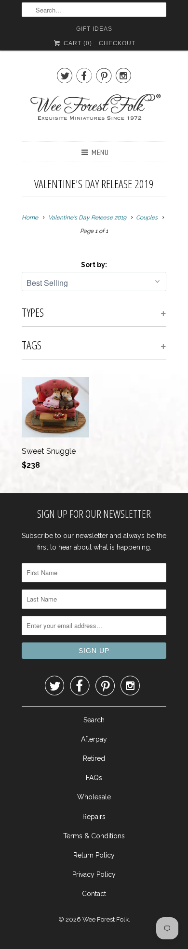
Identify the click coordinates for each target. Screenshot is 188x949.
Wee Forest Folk (105, 919)
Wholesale (94, 797)
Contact (94, 894)
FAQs (94, 778)
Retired (94, 758)
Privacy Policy (94, 874)
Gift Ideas (94, 29)
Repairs (94, 817)
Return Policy (94, 855)
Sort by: (94, 265)
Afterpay (94, 739)
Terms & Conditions (94, 836)
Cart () (77, 43)
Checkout (117, 43)
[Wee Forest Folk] (94, 112)
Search (94, 720)
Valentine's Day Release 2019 (94, 184)
